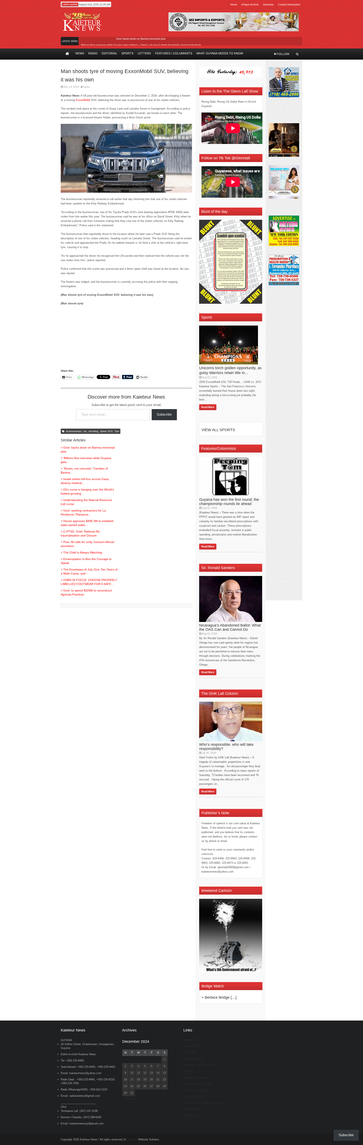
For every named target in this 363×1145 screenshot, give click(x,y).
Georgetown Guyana (195, 1077)
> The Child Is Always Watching (81, 552)
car (85, 431)
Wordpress (189, 1115)
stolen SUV (106, 431)
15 (164, 1072)
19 (144, 1079)
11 (138, 1072)
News (86, 86)
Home (233, 4)
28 (158, 1086)
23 (125, 1086)
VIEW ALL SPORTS (218, 430)
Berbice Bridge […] (221, 997)
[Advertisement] (126, 339)
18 (138, 1079)
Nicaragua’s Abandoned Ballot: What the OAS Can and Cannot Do (230, 627)
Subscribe (164, 414)
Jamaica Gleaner (193, 1096)
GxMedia (131, 1139)
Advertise (268, 4)
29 (164, 1086)
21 (158, 1079)
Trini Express (191, 1109)
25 (138, 1086)
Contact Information (289, 4)
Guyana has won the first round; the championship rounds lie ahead (229, 501)
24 (131, 1086)
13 (151, 1072)
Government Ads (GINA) (198, 1083)
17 (131, 1079)
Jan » (135, 1098)
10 (131, 1072)
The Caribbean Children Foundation (204, 1102)
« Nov (125, 1098)
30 (125, 1092)
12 (144, 1072)
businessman (74, 431)
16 (125, 1079)
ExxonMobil (83, 100)
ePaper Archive (250, 4)
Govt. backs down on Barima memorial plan (141, 38)
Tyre (116, 431)
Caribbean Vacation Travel (199, 1064)
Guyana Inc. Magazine (197, 1090)
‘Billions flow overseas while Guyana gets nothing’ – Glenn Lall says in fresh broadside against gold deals (141, 45)
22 (164, 1079)
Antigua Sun (190, 1039)
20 (151, 1079)
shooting (93, 431)
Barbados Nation (193, 1046)
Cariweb (188, 1071)
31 (131, 1092)
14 (158, 1072)
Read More (207, 407)
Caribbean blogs (193, 1058)
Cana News (190, 1052)
